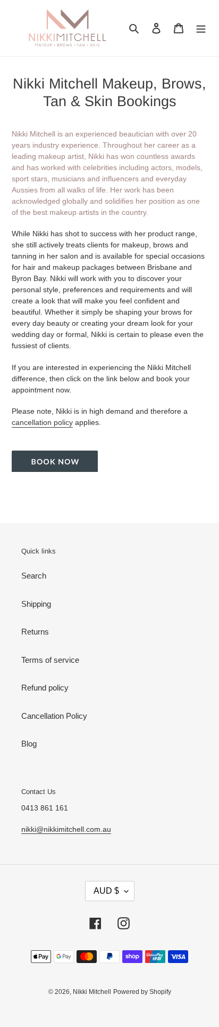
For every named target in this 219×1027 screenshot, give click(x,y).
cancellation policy (42, 422)
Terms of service (50, 659)
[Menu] (201, 28)
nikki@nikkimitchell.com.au (66, 829)
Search (33, 575)
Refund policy (45, 687)
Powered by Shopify (142, 992)
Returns (35, 631)
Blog (29, 743)
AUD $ (106, 890)
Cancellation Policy (54, 715)
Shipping (36, 603)
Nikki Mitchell (92, 992)
